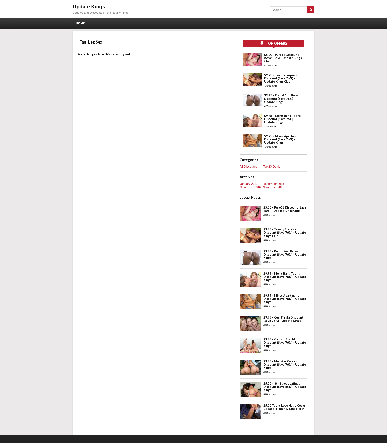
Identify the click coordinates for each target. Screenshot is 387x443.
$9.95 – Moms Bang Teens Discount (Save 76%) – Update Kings (282, 119)
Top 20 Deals (271, 166)
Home (80, 23)
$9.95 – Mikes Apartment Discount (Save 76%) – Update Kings (282, 139)
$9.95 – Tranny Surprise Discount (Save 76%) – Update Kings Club (280, 78)
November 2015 (273, 187)
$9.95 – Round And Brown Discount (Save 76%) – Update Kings (282, 98)
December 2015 (273, 183)
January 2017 (249, 183)
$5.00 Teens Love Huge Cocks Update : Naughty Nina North (284, 407)
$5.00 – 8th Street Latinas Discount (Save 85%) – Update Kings (284, 387)
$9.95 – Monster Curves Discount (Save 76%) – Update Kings (284, 364)
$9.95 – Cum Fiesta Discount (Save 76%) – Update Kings (283, 318)
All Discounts (270, 65)
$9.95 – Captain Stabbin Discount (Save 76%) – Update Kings (284, 342)
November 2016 (250, 187)
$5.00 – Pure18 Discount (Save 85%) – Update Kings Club (283, 58)
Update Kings (89, 7)
